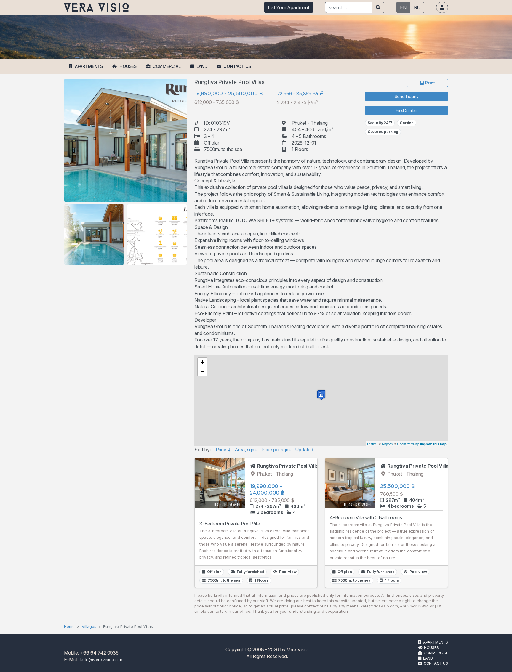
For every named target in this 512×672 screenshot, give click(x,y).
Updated (304, 450)
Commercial (167, 66)
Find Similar (406, 110)
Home (69, 626)
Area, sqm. (246, 450)
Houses (128, 66)
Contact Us (237, 66)
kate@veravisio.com (101, 660)
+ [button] (202, 362)
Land (201, 66)
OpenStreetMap (408, 443)
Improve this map (433, 444)
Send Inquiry (407, 96)
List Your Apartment (288, 7)
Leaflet (371, 443)
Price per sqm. (276, 450)
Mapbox (387, 443)
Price (221, 450)
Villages (89, 626)
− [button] (202, 371)
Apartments (89, 66)
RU (417, 7)
